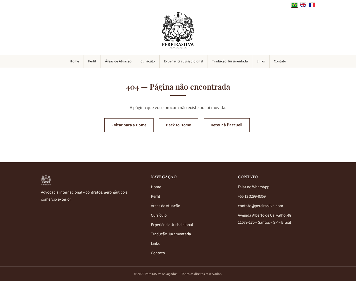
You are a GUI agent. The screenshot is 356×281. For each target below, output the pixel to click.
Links (261, 61)
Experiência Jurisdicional (183, 61)
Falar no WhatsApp (253, 187)
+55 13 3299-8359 (252, 196)
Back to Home (178, 125)
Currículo (147, 61)
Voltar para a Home (129, 125)
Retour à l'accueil (227, 125)
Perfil (92, 61)
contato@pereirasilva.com (260, 206)
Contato (280, 61)
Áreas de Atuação (118, 61)
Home (74, 61)
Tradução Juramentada (230, 61)
